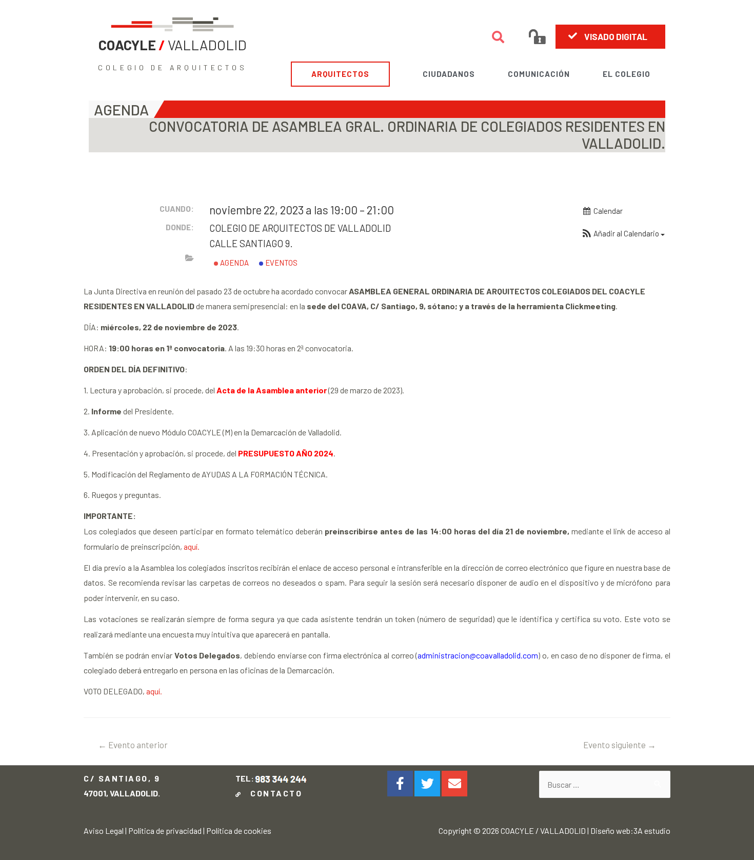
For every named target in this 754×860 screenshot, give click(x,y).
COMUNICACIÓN (539, 73)
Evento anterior (133, 744)
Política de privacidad (165, 830)
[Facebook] (400, 783)
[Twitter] (427, 783)
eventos (280, 262)
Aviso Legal (104, 830)
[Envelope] (454, 783)
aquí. (191, 546)
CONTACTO (273, 793)
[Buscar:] (604, 784)
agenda (234, 262)
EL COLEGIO (626, 73)
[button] (610, 36)
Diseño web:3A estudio (630, 830)
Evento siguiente (619, 744)
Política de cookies (238, 830)
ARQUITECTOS (340, 73)
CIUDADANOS (449, 73)
